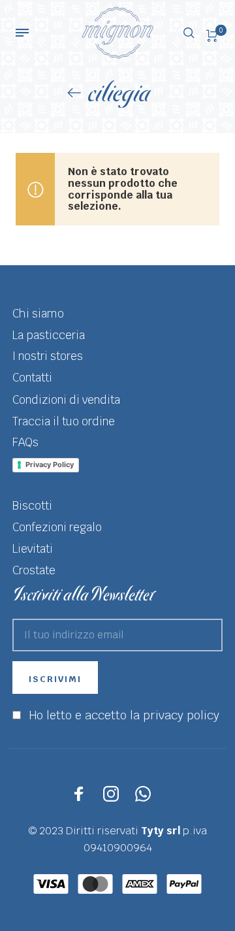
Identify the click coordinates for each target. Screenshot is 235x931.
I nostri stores (47, 356)
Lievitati (32, 549)
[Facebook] (79, 794)
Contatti (32, 377)
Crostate (33, 570)
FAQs (25, 442)
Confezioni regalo (57, 527)
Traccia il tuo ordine (63, 421)
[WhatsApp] (143, 794)
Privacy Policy (49, 464)
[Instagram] (111, 794)
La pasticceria (48, 335)
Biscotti (32, 505)
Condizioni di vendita (66, 400)
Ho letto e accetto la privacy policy (124, 715)
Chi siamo (38, 313)
